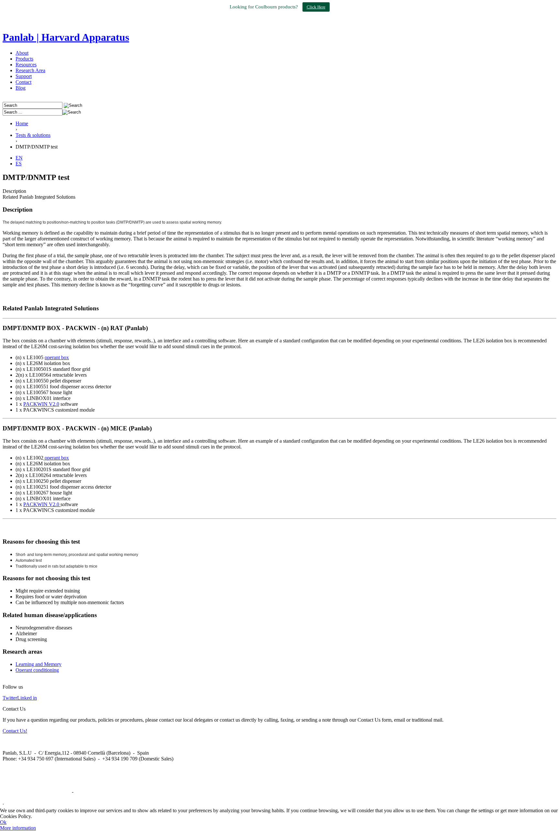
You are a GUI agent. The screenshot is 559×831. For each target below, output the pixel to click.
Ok (3, 822)
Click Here (316, 7)
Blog (21, 88)
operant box (57, 357)
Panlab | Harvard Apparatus (66, 37)
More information (18, 828)
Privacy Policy (89, 791)
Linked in (27, 698)
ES (19, 163)
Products (24, 58)
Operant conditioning (37, 670)
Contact (23, 82)
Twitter (10, 698)
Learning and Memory (38, 664)
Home (22, 123)
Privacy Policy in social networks (37, 791)
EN (19, 158)
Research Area (30, 70)
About (22, 53)
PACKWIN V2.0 (41, 404)
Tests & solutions (33, 135)
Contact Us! (15, 731)
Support (24, 76)
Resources (26, 64)
